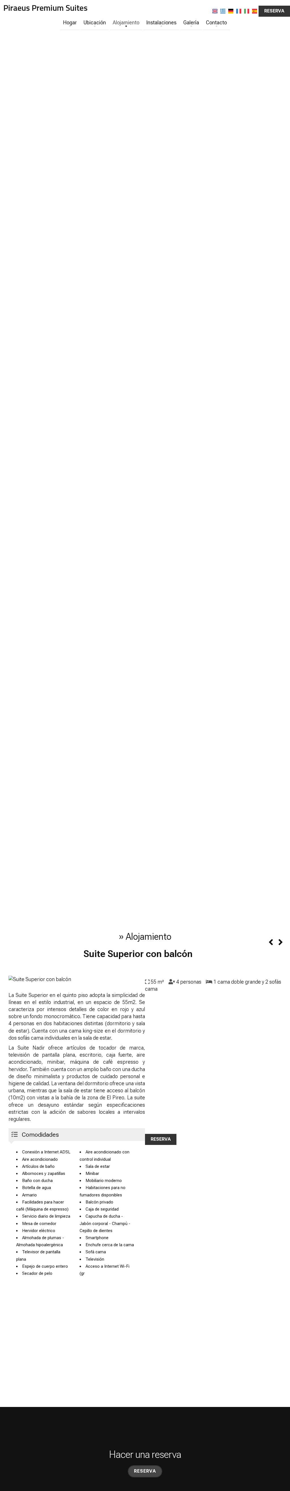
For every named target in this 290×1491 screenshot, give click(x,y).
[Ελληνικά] (223, 11)
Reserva (274, 11)
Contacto (216, 22)
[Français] (239, 11)
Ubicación (95, 22)
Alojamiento (126, 22)
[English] (215, 11)
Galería (191, 22)
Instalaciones (161, 22)
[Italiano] (247, 11)
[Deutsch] (231, 11)
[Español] (255, 11)
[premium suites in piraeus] (45, 8)
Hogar (70, 22)
